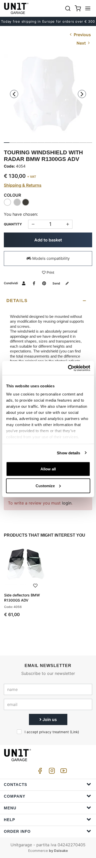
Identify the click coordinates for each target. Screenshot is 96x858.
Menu (10, 808)
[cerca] (68, 8)
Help (9, 820)
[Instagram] (51, 772)
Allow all (48, 469)
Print (50, 272)
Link (74, 732)
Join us (49, 719)
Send (56, 283)
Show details (68, 453)
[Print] (35, 585)
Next (82, 43)
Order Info (17, 831)
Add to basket (48, 239)
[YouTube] (63, 772)
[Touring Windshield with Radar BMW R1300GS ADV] (48, 97)
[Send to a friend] (23, 283)
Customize (45, 485)
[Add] (33, 224)
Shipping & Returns (22, 185)
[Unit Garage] (16, 8)
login (66, 503)
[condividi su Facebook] (33, 283)
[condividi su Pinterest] (44, 283)
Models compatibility (50, 258)
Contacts (15, 784)
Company (14, 796)
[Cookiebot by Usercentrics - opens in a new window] (68, 368)
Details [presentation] (16, 300)
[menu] (88, 8)
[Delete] (67, 224)
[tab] (48, 300)
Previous (82, 34)
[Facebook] (39, 772)
